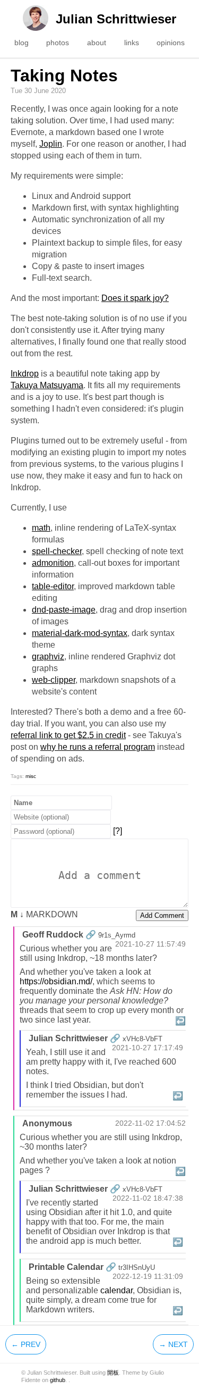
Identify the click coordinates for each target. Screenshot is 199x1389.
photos (57, 42)
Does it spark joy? (135, 298)
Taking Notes (64, 75)
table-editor (53, 586)
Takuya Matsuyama (47, 385)
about (96, 42)
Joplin (50, 143)
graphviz (48, 656)
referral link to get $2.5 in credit (68, 735)
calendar (116, 1290)
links (131, 42)
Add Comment (162, 915)
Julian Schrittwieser (116, 19)
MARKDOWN (44, 914)
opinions (171, 42)
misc (30, 776)
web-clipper (53, 679)
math (41, 527)
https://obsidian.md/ (56, 981)
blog (21, 42)
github (57, 1380)
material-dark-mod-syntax (79, 633)
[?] (117, 830)
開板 (113, 1372)
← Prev (25, 1344)
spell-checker (57, 551)
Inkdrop (25, 373)
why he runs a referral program (97, 746)
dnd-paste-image (64, 609)
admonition (53, 562)
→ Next (173, 1344)
